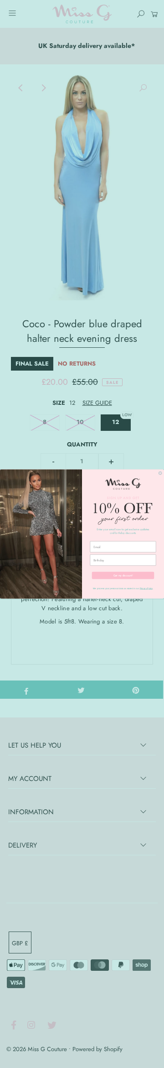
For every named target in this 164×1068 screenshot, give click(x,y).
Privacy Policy (146, 588)
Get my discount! (123, 575)
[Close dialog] (160, 473)
